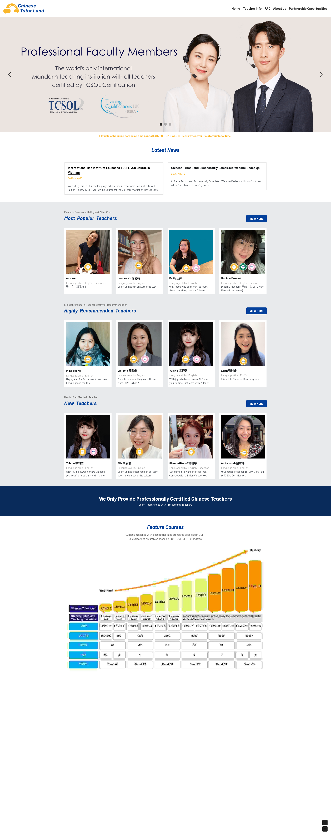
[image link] (23, 8)
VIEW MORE (256, 218)
